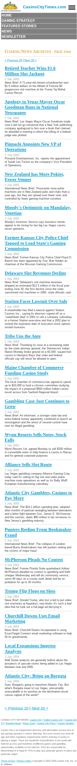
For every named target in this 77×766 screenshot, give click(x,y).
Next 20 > (30, 60)
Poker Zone (29, 723)
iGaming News (13, 723)
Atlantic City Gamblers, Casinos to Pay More (38, 495)
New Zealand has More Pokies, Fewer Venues (34, 177)
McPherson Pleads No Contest (34, 559)
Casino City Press (46, 723)
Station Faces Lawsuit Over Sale (36, 301)
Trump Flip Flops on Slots (30, 591)
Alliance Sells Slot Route (28, 464)
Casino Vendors (66, 723)
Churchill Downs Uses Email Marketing (32, 618)
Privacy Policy (24, 761)
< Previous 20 (13, 60)
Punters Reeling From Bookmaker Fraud (38, 532)
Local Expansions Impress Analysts (30, 648)
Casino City (36, 720)
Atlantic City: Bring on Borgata (35, 675)
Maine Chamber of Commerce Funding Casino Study (34, 370)
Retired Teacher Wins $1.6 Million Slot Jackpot (30, 71)
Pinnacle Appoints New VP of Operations (33, 146)
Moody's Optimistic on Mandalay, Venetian (38, 210)
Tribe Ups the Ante (23, 336)
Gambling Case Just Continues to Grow (37, 403)
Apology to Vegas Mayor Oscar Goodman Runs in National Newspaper (35, 107)
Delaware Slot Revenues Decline (35, 273)
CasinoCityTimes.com (44, 7)
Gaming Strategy (18, 20)
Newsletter (13, 36)
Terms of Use (8, 761)
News (6, 31)
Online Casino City (53, 720)
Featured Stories (19, 26)
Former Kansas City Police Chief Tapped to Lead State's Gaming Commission (36, 243)
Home (6, 15)
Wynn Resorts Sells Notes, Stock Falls (36, 437)
